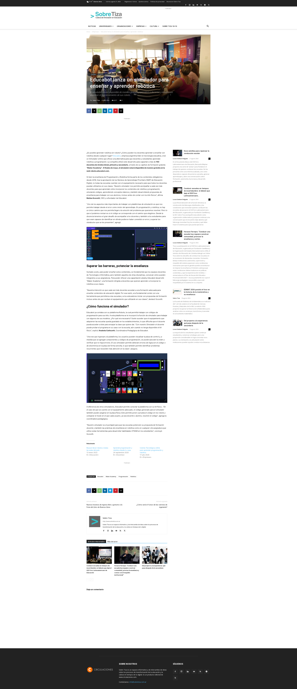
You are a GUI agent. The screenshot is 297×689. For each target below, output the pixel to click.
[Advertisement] (168, 15)
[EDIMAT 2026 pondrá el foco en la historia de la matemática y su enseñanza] (177, 291)
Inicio (88, 32)
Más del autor (112, 542)
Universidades (105, 26)
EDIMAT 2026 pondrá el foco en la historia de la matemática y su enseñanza (197, 292)
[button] (207, 26)
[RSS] (201, 4)
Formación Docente (110, 74)
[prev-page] (88, 579)
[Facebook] (185, 4)
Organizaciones (124, 26)
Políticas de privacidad (157, 1)
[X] (208, 4)
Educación (100, 74)
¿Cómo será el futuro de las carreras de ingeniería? (151, 506)
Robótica (133, 476)
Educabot (117, 156)
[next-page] (91, 579)
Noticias (92, 26)
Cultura (153, 26)
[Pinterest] (115, 110)
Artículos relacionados (96, 542)
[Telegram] (205, 4)
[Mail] (197, 4)
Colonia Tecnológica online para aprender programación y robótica (151, 450)
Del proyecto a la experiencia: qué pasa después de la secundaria (196, 323)
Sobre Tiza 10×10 (169, 26)
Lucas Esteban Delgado (180, 158)
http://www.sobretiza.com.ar (111, 521)
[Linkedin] (193, 4)
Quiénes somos (143, 1)
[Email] (121, 110)
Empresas (140, 26)
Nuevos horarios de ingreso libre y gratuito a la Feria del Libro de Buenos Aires (104, 506)
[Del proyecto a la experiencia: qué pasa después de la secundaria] (154, 555)
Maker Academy (111, 476)
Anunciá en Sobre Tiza (174, 1)
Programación (123, 476)
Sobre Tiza (96, 100)
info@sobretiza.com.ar (137, 682)
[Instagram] (189, 4)
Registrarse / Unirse (131, 1)
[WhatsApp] (99, 110)
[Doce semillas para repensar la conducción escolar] (177, 153)
